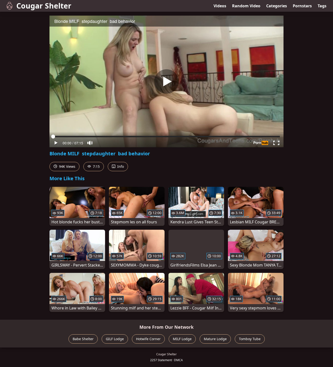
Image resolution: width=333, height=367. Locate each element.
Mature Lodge (215, 339)
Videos (220, 6)
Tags (322, 6)
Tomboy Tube (250, 339)
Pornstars (302, 6)
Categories (276, 6)
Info (120, 166)
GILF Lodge (115, 339)
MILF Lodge (182, 339)
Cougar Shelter (43, 6)
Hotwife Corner (148, 339)
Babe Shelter (83, 339)
